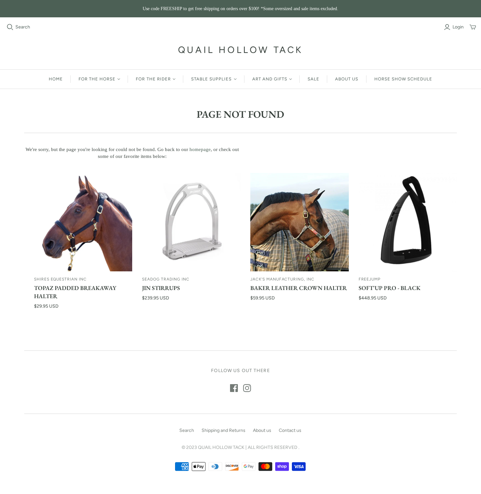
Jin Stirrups (161, 288)
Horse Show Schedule (403, 79)
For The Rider (153, 79)
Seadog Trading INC (165, 279)
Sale (313, 79)
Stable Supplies (211, 79)
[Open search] (10, 27)
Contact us (290, 430)
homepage (200, 149)
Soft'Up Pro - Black (389, 288)
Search (22, 27)
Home (56, 79)
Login (458, 27)
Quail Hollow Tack (240, 49)
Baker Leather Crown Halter (298, 288)
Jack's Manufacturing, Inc (282, 279)
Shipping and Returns (223, 430)
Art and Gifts (270, 79)
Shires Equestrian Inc (60, 279)
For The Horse (97, 79)
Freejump (370, 279)
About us (346, 79)
